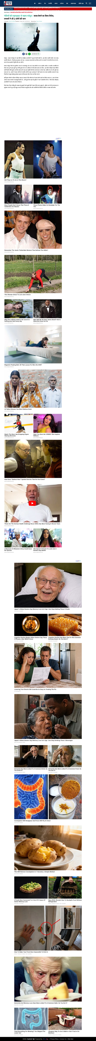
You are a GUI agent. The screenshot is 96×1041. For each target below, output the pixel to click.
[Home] (35, 3)
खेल (67, 3)
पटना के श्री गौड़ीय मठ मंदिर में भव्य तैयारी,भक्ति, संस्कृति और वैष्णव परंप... (36, 9)
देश (45, 3)
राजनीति (50, 3)
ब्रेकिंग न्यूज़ (81, 3)
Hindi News (6, 12)
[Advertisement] (69, 32)
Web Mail (70, 1039)
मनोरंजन (62, 3)
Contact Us (63, 1039)
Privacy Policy (54, 1039)
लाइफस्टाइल (73, 3)
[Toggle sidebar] (89, 3)
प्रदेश (39, 3)
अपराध (56, 3)
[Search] (86, 3)
